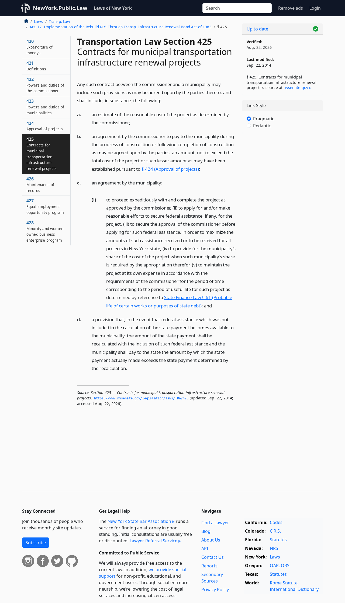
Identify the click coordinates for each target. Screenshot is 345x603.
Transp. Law (59, 21)
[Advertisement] (282, 222)
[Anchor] (164, 100)
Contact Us (212, 557)
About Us (210, 540)
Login (315, 8)
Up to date (257, 29)
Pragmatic (263, 119)
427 (45, 206)
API (204, 548)
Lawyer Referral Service (153, 541)
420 (39, 47)
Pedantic (262, 126)
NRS (274, 548)
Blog (206, 531)
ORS (285, 565)
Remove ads (290, 8)
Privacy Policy (215, 589)
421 (36, 65)
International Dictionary (294, 589)
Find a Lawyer (215, 523)
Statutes (278, 540)
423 (45, 106)
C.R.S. (275, 531)
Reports (209, 566)
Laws (38, 21)
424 (44, 126)
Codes (276, 522)
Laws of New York (113, 8)
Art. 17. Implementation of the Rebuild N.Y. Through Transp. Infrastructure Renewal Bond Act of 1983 (121, 26)
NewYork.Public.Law (60, 8)
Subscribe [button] (36, 543)
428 (45, 231)
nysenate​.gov (296, 87)
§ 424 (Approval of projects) (170, 169)
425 (41, 153)
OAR (274, 565)
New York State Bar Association (139, 521)
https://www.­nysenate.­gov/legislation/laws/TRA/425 (141, 398)
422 (45, 85)
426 (40, 184)
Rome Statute (284, 583)
